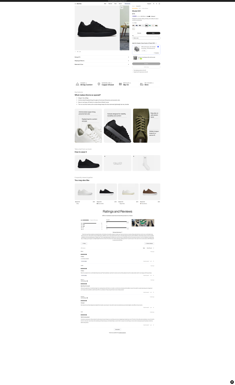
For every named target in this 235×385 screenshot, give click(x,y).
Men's (153, 33)
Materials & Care (79, 64)
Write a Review (145, 8)
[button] (91, 223)
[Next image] (77, 51)
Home (133, 6)
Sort (144, 248)
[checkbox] (146, 50)
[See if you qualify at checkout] (155, 16)
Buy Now (146, 63)
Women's (139, 33)
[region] (143, 222)
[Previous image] (75, 51)
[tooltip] (121, 232)
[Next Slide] (153, 222)
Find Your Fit (127, 3)
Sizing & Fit (77, 57)
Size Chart (157, 52)
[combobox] (144, 51)
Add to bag (146, 67)
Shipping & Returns (79, 61)
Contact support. (122, 332)
